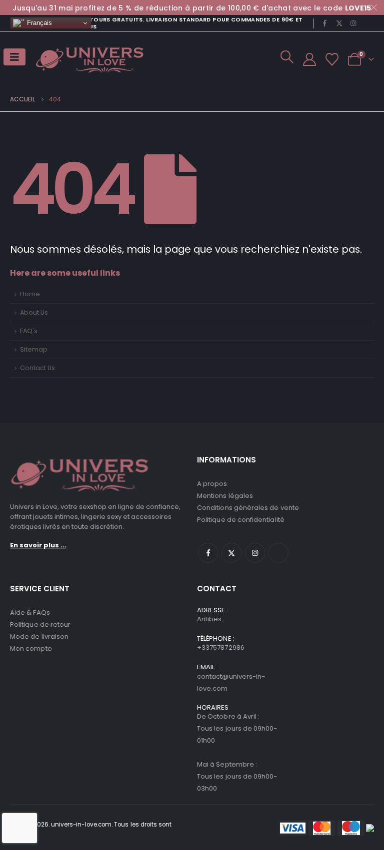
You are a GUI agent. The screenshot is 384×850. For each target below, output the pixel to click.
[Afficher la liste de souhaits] (332, 59)
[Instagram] (353, 22)
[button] (286, 56)
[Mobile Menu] (15, 56)
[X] (339, 22)
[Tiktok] (367, 22)
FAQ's (29, 331)
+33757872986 (220, 647)
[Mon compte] (309, 59)
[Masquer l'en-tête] (90, 59)
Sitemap (34, 349)
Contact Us (37, 368)
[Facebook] (325, 22)
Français (38, 22)
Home (30, 294)
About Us (34, 312)
